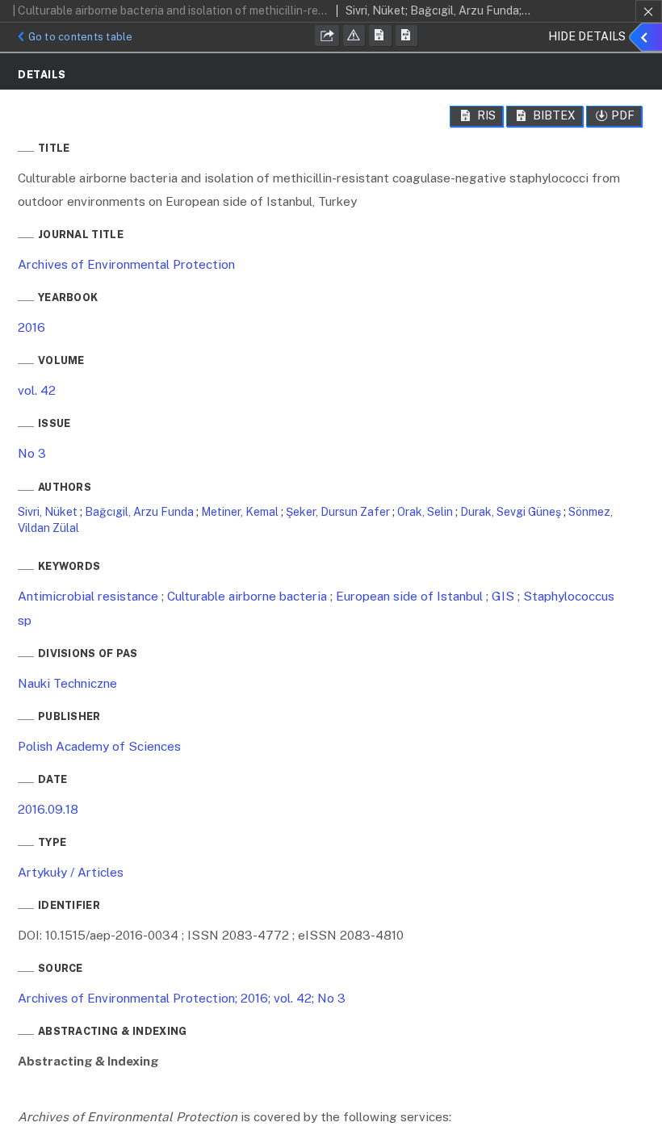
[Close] (648, 11)
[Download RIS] (380, 35)
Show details (648, 39)
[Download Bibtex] (407, 35)
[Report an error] (354, 35)
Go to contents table (80, 37)
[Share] (327, 35)
